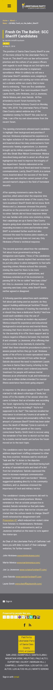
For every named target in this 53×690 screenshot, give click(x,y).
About (12, 21)
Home (5, 21)
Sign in (8, 601)
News (5, 23)
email (16, 677)
